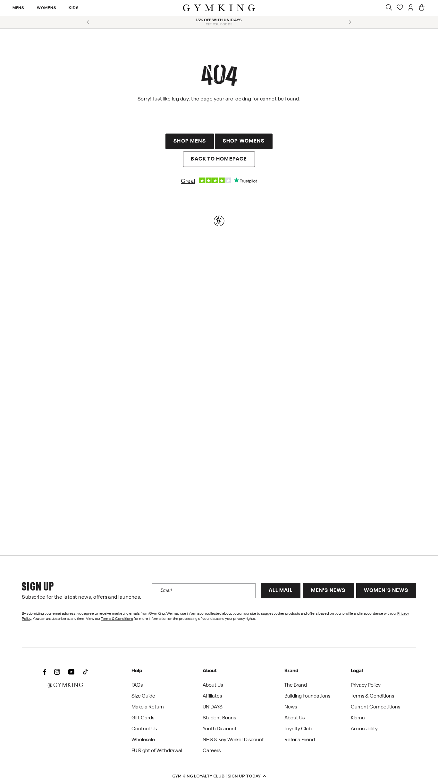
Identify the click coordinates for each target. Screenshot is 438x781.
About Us (213, 685)
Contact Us (144, 729)
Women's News (386, 590)
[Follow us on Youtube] (71, 672)
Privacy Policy (366, 685)
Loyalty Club (298, 729)
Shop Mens (189, 141)
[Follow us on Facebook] (44, 672)
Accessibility (364, 729)
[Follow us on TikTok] (85, 672)
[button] (219, 776)
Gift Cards (142, 718)
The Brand (295, 685)
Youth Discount (220, 729)
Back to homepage (219, 159)
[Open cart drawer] (421, 7)
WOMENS (46, 8)
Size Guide (143, 696)
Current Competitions (375, 707)
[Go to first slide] (350, 22)
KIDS (74, 8)
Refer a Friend (299, 739)
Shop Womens (244, 141)
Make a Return (147, 707)
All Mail (280, 590)
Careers (212, 750)
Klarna (358, 718)
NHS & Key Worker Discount (233, 739)
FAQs (137, 685)
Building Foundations (307, 696)
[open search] (389, 7)
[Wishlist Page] (400, 7)
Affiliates (212, 696)
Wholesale (143, 739)
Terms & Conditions (117, 619)
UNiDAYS (213, 707)
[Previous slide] (88, 22)
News (290, 707)
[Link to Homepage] (219, 8)
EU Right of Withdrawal (156, 750)
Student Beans (219, 718)
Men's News (328, 590)
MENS (19, 8)
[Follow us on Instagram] (57, 672)
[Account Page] (411, 7)
